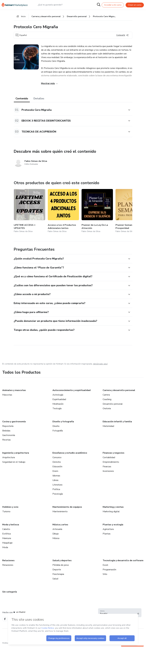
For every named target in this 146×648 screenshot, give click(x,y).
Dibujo (55, 533)
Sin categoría (9, 591)
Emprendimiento (111, 462)
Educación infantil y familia (117, 421)
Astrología (57, 394)
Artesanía (57, 529)
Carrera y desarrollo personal (119, 390)
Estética (6, 533)
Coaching (107, 399)
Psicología (57, 493)
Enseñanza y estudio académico (69, 452)
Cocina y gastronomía (14, 421)
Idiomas (56, 475)
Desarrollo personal (113, 403)
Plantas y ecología (113, 524)
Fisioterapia (58, 574)
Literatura (57, 484)
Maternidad (108, 426)
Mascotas (7, 394)
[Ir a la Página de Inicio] (16, 5)
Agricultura (108, 529)
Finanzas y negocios (113, 452)
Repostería (7, 426)
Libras (55, 480)
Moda (5, 547)
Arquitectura (8, 457)
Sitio (105, 574)
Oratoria (107, 408)
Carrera (106, 394)
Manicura (6, 538)
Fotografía (57, 430)
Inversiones (108, 471)
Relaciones (8, 560)
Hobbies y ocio (10, 507)
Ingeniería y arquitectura (15, 452)
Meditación (57, 403)
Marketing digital (111, 511)
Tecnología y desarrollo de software (123, 560)
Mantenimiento (60, 511)
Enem (55, 471)
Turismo (6, 511)
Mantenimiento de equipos (67, 507)
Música (55, 538)
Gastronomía (8, 435)
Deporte (56, 569)
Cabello (6, 529)
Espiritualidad (59, 399)
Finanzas (107, 466)
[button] (70, 110)
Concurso (56, 457)
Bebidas (6, 430)
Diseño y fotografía (63, 421)
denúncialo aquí (100, 363)
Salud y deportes (62, 560)
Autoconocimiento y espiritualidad (71, 390)
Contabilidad (109, 457)
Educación (57, 466)
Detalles (39, 98)
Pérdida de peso (60, 565)
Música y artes (60, 524)
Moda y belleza (10, 524)
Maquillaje (7, 542)
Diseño (55, 426)
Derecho (56, 462)
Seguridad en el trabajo (13, 462)
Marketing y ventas (113, 507)
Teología (56, 408)
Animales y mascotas (14, 390)
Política (56, 489)
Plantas (106, 533)
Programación (109, 569)
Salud (55, 578)
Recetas (6, 439)
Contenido (22, 98)
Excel (105, 565)
